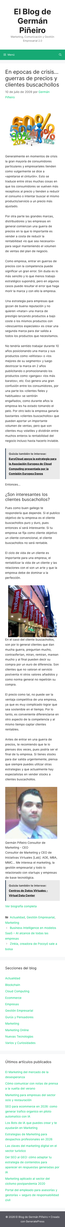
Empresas (12, 1004)
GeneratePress (35, 1221)
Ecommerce (13, 998)
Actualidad (17, 917)
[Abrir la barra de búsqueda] (60, 55)
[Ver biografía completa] (38, 906)
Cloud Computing (17, 991)
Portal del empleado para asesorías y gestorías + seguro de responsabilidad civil (32, 1195)
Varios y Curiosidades (20, 1043)
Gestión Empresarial (41, 917)
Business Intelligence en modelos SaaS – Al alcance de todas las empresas (30, 933)
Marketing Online (17, 1030)
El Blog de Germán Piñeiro (32, 21)
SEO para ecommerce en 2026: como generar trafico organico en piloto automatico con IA (31, 1111)
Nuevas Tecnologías (19, 1036)
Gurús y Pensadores (19, 1017)
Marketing (12, 922)
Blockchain (12, 985)
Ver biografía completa (21, 906)
